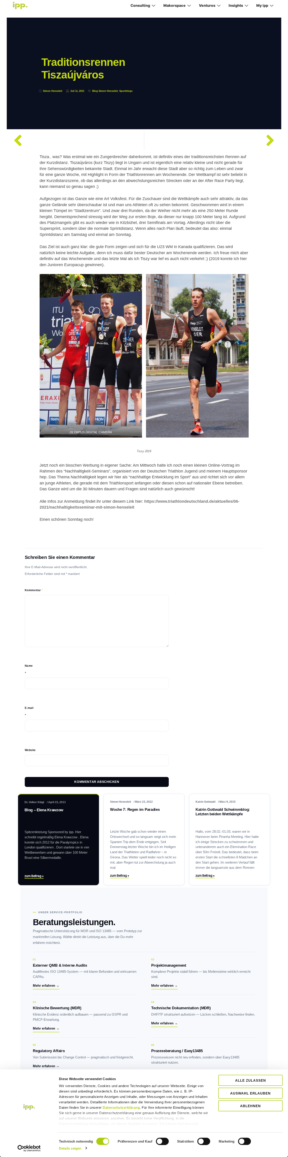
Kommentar (34, 590)
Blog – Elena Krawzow (44, 810)
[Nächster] (211, 140)
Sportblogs (126, 91)
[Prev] (76, 140)
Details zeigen (70, 1148)
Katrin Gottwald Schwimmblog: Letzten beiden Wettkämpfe (223, 811)
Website (30, 750)
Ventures (207, 5)
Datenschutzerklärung (121, 1107)
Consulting (140, 5)
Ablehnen (250, 1106)
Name (29, 665)
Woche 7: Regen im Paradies (135, 809)
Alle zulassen (250, 1080)
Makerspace (174, 5)
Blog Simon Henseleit (105, 91)
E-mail (29, 708)
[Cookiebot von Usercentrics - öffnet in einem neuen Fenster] (29, 1148)
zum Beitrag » (34, 876)
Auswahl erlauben (250, 1093)
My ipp (262, 5)
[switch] (162, 1141)
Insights (236, 5)
